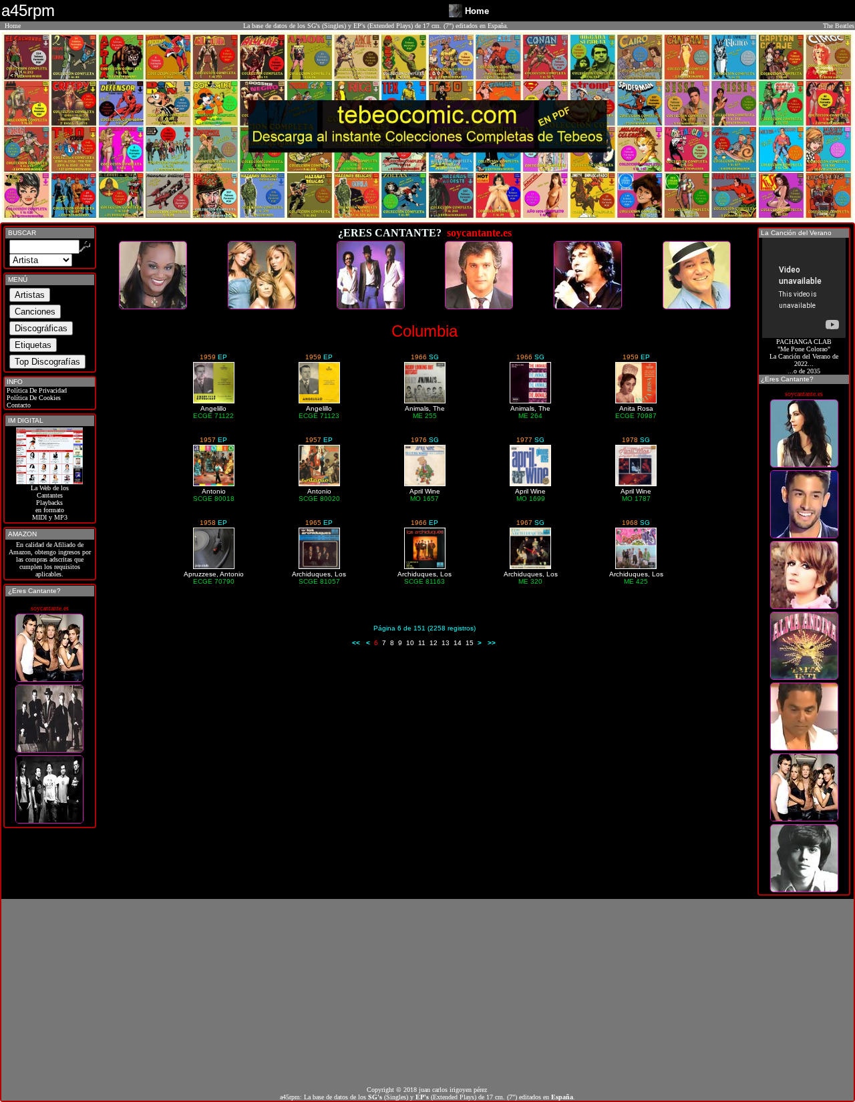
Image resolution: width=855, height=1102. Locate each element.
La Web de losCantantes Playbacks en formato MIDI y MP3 (50, 502)
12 (434, 643)
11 (421, 643)
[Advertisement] (427, 992)
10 (410, 643)
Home (13, 25)
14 (458, 643)
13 (446, 643)
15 (470, 643)
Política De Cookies (33, 397)
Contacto (18, 405)
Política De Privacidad (36, 390)
